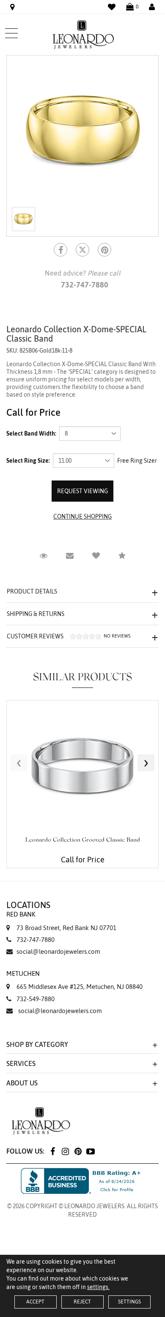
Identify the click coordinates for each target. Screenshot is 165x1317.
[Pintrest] (104, 250)
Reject (82, 1302)
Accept (35, 1302)
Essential (47, 665)
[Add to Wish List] (96, 556)
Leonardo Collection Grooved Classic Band (82, 840)
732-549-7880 (35, 998)
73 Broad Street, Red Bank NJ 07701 (61, 921)
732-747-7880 (35, 939)
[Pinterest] (78, 1151)
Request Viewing (82, 491)
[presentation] (19, 762)
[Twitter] (82, 250)
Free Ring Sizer (137, 460)
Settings (129, 1302)
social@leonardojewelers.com (58, 951)
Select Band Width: (31, 433)
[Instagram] (65, 1151)
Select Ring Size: (28, 460)
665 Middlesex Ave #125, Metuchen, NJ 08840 (74, 980)
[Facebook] (60, 250)
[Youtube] (90, 1151)
